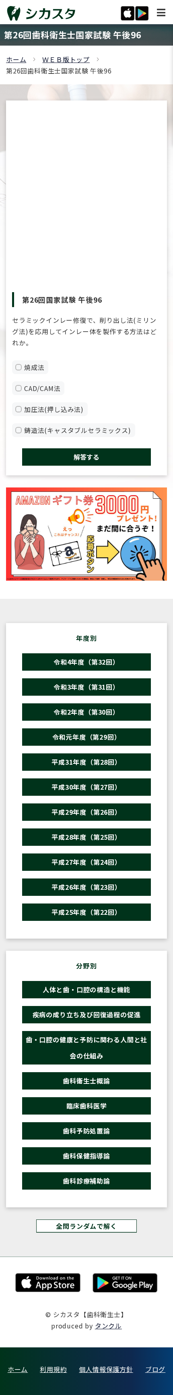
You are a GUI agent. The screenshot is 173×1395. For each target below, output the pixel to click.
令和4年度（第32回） (86, 662)
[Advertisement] (86, 201)
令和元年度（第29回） (86, 737)
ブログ (155, 1369)
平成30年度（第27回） (86, 787)
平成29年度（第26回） (86, 812)
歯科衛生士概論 (86, 1080)
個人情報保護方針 (106, 1369)
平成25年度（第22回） (86, 912)
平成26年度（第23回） (86, 887)
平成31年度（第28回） (86, 762)
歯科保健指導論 (86, 1156)
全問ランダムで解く (86, 1226)
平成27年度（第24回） (86, 862)
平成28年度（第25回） (86, 837)
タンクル (108, 1325)
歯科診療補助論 (86, 1181)
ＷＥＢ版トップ (66, 59)
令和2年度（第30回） (86, 712)
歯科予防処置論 (86, 1131)
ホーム (16, 59)
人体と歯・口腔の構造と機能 (86, 989)
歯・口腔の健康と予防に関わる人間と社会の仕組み (86, 1047)
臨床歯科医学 (86, 1106)
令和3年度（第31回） (86, 687)
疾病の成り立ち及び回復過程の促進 (87, 1014)
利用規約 (53, 1369)
